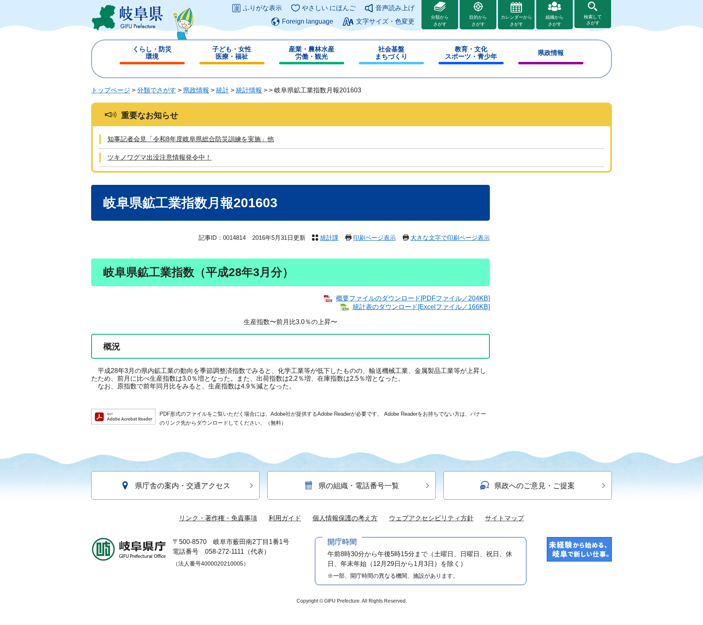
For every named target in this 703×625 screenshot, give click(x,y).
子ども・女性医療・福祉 (231, 53)
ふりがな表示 (262, 7)
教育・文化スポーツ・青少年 (471, 53)
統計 (222, 90)
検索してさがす (593, 19)
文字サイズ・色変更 (385, 21)
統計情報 (249, 90)
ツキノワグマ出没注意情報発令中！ (159, 157)
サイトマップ (504, 518)
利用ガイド (285, 518)
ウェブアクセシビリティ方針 (431, 518)
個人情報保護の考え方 (345, 518)
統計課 (329, 237)
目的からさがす (478, 20)
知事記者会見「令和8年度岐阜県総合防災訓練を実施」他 (190, 139)
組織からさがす (554, 20)
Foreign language (307, 21)
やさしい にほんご (329, 7)
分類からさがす (440, 20)
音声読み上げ (395, 7)
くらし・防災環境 (152, 53)
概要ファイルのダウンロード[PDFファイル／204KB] (413, 298)
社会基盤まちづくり (391, 53)
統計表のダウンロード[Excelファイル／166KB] (421, 306)
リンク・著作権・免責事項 (218, 518)
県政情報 (551, 52)
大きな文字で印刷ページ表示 (450, 237)
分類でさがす (156, 90)
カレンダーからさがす (516, 20)
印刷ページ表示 (374, 237)
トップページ (110, 90)
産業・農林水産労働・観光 (311, 53)
